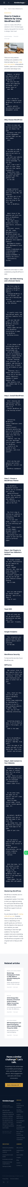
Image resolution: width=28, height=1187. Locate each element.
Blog (5, 8)
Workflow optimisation (19, 1111)
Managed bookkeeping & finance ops (20, 1126)
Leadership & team (19, 1151)
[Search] (8, 2)
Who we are (19, 1147)
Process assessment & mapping (20, 1105)
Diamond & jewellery (7, 1147)
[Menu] (4, 2)
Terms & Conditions (14, 1178)
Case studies (19, 1155)
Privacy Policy (5, 1178)
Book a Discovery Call (13, 1085)
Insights (18, 1157)
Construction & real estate (7, 1155)
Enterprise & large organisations (7, 1162)
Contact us (19, 1165)
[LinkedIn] (3, 1182)
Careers (18, 1163)
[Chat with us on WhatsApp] (26, 853)
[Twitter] (8, 1182)
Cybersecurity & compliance (20, 1138)
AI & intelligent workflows (20, 1121)
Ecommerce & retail (7, 1159)
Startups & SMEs (6, 1166)
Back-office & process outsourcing (19, 1133)
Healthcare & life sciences (6, 1151)
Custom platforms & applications (19, 1116)
